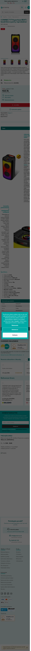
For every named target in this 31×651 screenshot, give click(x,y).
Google (16, 321)
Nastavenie (15, 325)
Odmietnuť (15, 329)
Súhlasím (14, 335)
